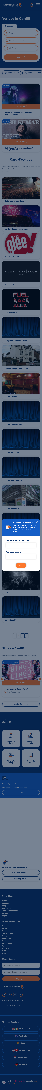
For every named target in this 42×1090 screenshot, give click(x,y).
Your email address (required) (18, 540)
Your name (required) (14, 552)
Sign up (21, 565)
